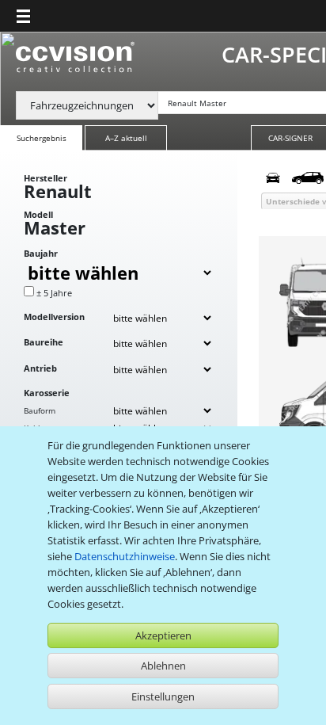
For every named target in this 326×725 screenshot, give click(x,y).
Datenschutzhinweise (124, 556)
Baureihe (43, 342)
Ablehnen (163, 665)
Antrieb (40, 368)
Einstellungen (163, 696)
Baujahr (41, 253)
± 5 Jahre (54, 293)
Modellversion (54, 316)
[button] (23, 16)
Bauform (39, 410)
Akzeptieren (163, 635)
